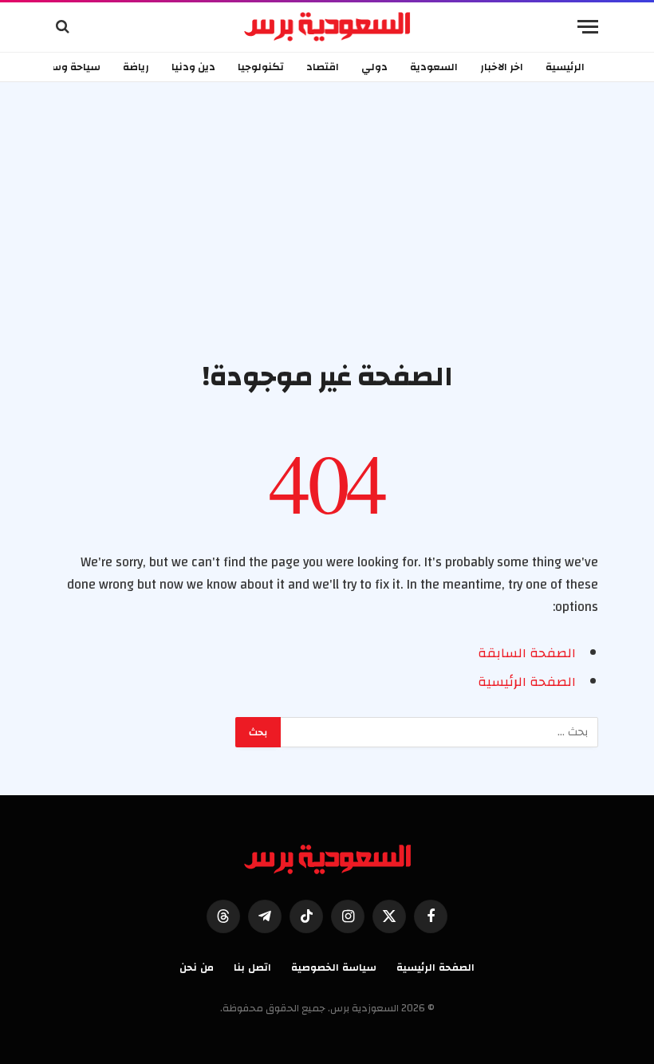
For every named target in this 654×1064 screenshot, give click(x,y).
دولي (374, 67)
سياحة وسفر (70, 67)
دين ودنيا (193, 67)
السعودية (434, 67)
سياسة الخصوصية (333, 967)
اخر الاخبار (501, 67)
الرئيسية (565, 67)
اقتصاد (322, 67)
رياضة (136, 67)
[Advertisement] (327, 239)
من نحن (196, 967)
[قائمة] (587, 27)
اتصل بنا (252, 967)
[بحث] (64, 27)
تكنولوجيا (261, 67)
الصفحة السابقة (527, 653)
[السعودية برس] (327, 26)
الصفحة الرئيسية (527, 682)
